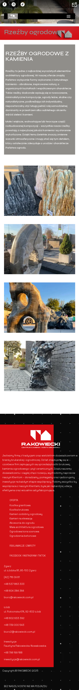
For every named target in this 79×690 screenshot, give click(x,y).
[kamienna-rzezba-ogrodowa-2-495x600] (39, 273)
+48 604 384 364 (14, 590)
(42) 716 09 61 (12, 577)
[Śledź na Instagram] (14, 4)
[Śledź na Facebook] (5, 4)
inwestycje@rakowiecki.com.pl (22, 659)
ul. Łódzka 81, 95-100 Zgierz (20, 570)
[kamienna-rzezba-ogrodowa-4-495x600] (39, 390)
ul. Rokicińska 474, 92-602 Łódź (22, 611)
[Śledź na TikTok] (23, 4)
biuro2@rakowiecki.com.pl (19, 631)
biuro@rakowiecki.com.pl (18, 597)
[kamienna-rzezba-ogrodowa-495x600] (39, 215)
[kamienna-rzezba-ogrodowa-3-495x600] (39, 331)
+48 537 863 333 (14, 584)
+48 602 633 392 (14, 618)
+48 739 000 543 (14, 625)
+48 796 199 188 (13, 652)
